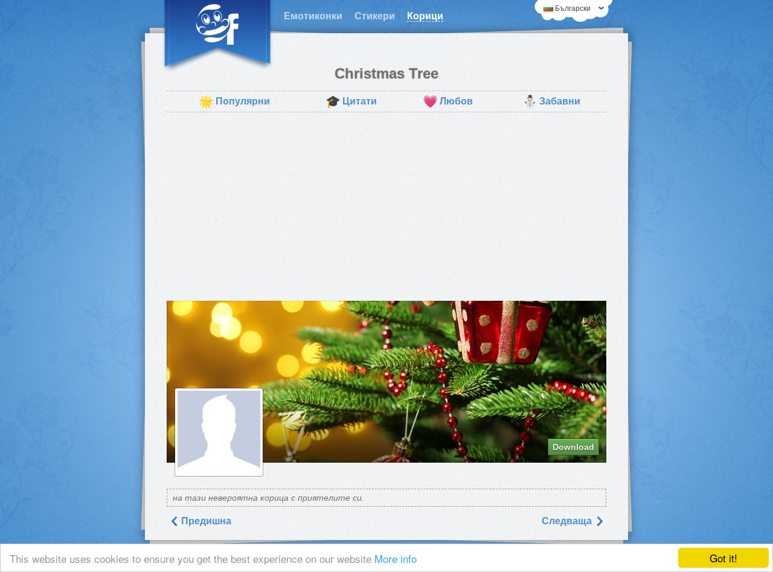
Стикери (374, 16)
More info (395, 558)
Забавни (551, 101)
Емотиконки (313, 16)
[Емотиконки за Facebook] (217, 36)
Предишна (205, 521)
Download (573, 447)
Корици (425, 16)
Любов (448, 101)
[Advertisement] (386, 206)
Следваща (568, 521)
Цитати (351, 101)
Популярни (234, 101)
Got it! (723, 557)
